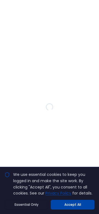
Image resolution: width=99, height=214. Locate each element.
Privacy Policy (58, 193)
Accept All (72, 204)
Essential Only (26, 204)
